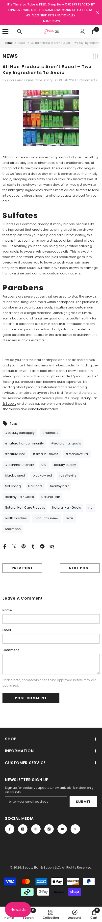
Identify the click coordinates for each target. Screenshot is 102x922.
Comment (10, 650)
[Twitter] (14, 546)
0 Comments (86, 80)
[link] (75, 914)
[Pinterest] (23, 546)
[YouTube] (62, 829)
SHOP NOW (51, 21)
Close (98, 13)
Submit (83, 801)
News (22, 43)
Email (6, 630)
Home (9, 43)
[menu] (5, 32)
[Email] (52, 546)
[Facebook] (4, 546)
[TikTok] (49, 829)
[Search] (20, 32)
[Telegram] (42, 546)
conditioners (38, 409)
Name (7, 610)
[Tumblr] (33, 546)
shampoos (11, 409)
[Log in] (82, 31)
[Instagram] (22, 829)
